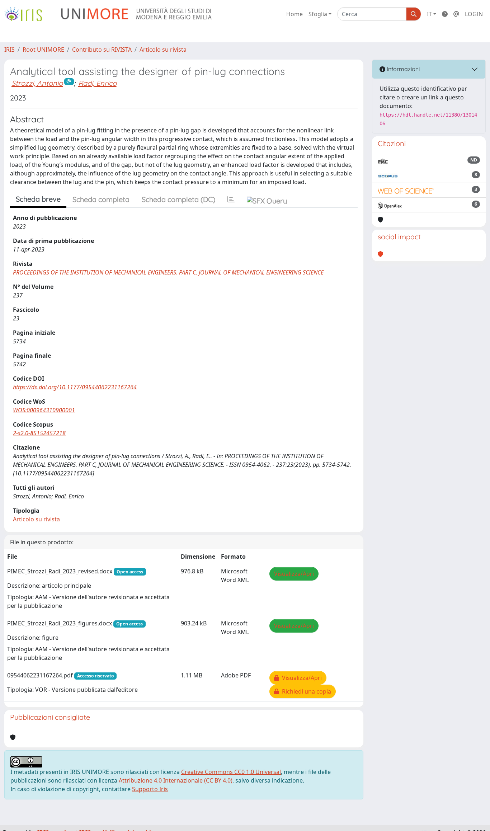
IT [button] (429, 14)
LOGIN (474, 14)
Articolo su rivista (163, 49)
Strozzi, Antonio (37, 83)
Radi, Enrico (97, 83)
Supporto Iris (150, 789)
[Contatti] (456, 14)
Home (294, 14)
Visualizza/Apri (294, 574)
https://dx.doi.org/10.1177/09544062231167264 (75, 387)
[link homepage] (26, 14)
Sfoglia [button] (317, 14)
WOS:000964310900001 (44, 410)
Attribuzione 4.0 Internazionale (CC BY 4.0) (175, 780)
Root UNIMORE (43, 49)
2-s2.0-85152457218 (39, 433)
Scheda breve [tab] (38, 198)
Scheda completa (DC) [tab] (178, 199)
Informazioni (402, 68)
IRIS (9, 49)
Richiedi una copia (305, 691)
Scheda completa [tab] (100, 199)
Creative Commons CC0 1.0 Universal (231, 772)
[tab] (231, 199)
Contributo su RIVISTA (102, 49)
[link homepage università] (137, 14)
